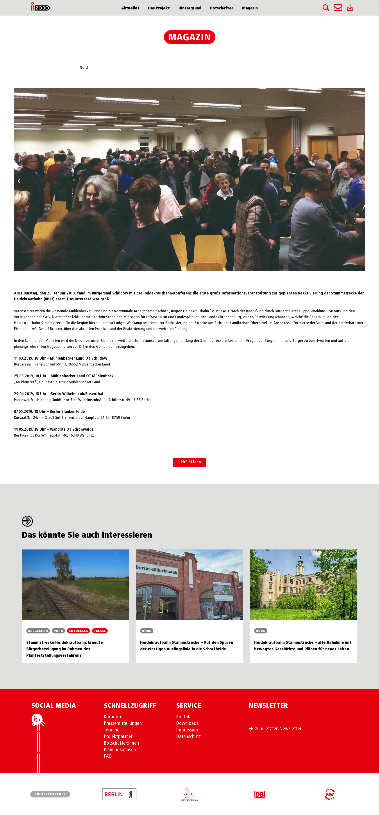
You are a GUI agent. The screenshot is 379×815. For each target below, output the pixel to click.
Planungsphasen (120, 749)
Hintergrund (190, 8)
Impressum (187, 730)
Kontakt (184, 717)
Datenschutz (188, 736)
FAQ (108, 756)
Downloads (187, 723)
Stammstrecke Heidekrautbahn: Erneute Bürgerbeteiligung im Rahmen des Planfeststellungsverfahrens (64, 649)
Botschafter (221, 8)
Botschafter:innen (121, 743)
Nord (84, 68)
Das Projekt (159, 8)
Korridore (113, 717)
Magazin (250, 8)
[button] (19, 181)
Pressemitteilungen (123, 723)
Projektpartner (118, 736)
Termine (112, 730)
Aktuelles (130, 8)
